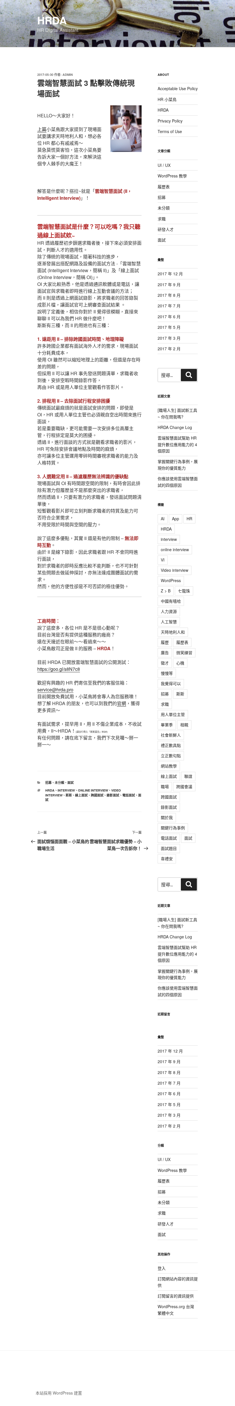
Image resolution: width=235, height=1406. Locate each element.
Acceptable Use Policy (178, 88)
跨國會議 (184, 786)
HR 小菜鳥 (167, 99)
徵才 (165, 663)
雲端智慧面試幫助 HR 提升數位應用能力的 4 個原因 (177, 444)
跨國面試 (97, 795)
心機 (180, 663)
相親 (184, 724)
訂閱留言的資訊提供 (176, 1296)
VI (162, 560)
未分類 (59, 782)
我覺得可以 (171, 683)
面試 (70, 782)
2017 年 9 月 (169, 284)
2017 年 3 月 (169, 338)
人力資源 (169, 611)
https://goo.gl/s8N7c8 (58, 669)
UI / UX (164, 165)
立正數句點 (171, 755)
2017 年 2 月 (169, 348)
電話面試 (128, 795)
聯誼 (188, 776)
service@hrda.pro (55, 689)
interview (66, 790)
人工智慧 (169, 621)
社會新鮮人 (171, 735)
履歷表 (164, 186)
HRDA (52, 20)
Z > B (166, 591)
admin (67, 74)
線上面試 (81, 795)
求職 (162, 219)
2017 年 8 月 (169, 295)
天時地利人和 (173, 632)
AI (162, 518)
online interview (93, 790)
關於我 (167, 817)
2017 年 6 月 (169, 316)
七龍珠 (184, 591)
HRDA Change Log (175, 427)
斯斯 (69, 795)
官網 (121, 703)
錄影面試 (113, 795)
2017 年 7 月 (169, 306)
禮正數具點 (171, 745)
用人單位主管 (173, 714)
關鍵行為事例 (173, 827)
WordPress (171, 580)
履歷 (165, 642)
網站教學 (169, 766)
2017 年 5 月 (169, 327)
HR (189, 518)
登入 (162, 1268)
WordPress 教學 (172, 176)
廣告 (165, 652)
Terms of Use (170, 131)
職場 (165, 786)
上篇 (41, 129)
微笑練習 (184, 652)
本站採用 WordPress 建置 (59, 1393)
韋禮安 (167, 858)
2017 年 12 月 (170, 273)
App (175, 518)
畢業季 (167, 724)
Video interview (174, 570)
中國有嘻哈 (171, 601)
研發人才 (166, 229)
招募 (48, 782)
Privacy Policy (170, 121)
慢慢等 (167, 673)
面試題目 (169, 848)
